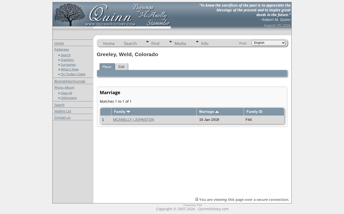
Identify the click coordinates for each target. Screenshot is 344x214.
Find (155, 43)
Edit (121, 67)
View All (66, 93)
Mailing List (62, 111)
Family (120, 112)
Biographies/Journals (69, 81)
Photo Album (64, 87)
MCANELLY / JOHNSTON (133, 120)
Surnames (68, 64)
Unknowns (69, 97)
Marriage (207, 112)
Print (243, 43)
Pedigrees (61, 49)
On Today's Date (73, 74)
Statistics (67, 59)
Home (59, 43)
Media (180, 43)
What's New (70, 69)
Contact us (62, 117)
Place (106, 67)
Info (205, 43)
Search (66, 55)
